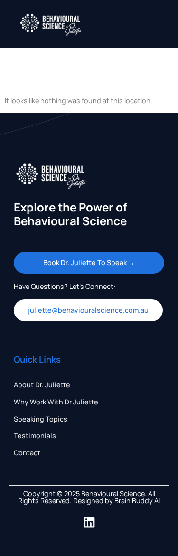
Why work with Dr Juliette (56, 401)
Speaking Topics (40, 418)
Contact (27, 452)
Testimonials (35, 435)
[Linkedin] (89, 522)
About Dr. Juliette (42, 384)
